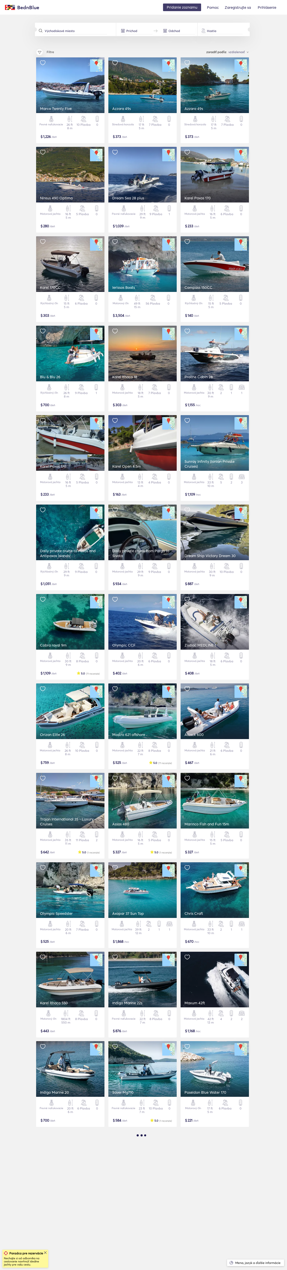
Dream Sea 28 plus (128, 198)
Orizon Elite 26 (52, 734)
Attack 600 (194, 734)
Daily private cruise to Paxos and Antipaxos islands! (68, 553)
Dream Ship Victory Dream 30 (210, 555)
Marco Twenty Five (56, 108)
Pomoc (213, 7)
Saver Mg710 (123, 1092)
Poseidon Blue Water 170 (205, 1092)
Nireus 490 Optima (56, 198)
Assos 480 (120, 824)
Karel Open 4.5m (126, 466)
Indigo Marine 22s (127, 1003)
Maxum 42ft (194, 1003)
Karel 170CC (50, 287)
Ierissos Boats (123, 287)
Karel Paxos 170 (197, 198)
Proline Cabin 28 (198, 377)
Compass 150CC (198, 287)
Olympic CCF (123, 645)
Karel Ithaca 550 (54, 1003)
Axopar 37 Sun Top (128, 913)
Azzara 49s (121, 108)
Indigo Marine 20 (54, 1092)
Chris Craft (193, 913)
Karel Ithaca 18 (124, 377)
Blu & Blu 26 (50, 377)
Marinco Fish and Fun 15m (206, 824)
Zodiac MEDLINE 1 (200, 645)
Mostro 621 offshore (128, 734)
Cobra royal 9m (53, 645)
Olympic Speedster (56, 913)
